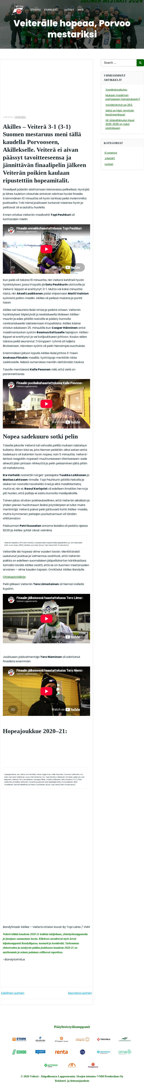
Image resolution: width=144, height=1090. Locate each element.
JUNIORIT (110, 158)
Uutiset (69, 9)
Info (80, 9)
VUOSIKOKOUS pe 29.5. (119, 105)
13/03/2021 (20, 117)
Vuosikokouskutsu (116, 89)
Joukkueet (51, 9)
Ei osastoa (111, 153)
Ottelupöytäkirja (14, 577)
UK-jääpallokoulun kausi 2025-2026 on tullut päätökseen (120, 124)
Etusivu (36, 9)
